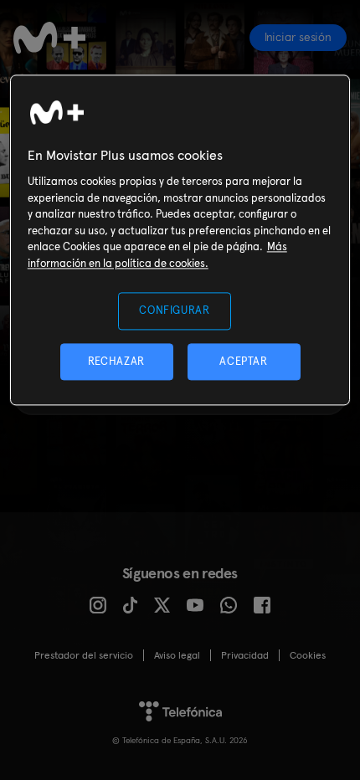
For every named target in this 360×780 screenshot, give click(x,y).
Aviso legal (177, 655)
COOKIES (308, 655)
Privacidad (245, 655)
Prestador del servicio (83, 655)
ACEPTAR (243, 361)
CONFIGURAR (174, 311)
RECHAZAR (116, 361)
